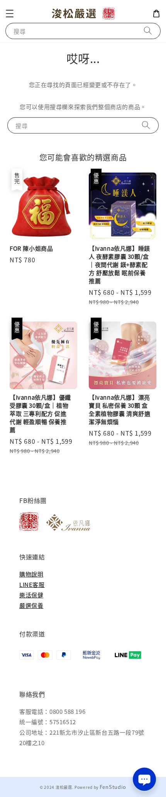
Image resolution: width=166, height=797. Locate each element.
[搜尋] (148, 30)
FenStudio (113, 786)
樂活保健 (31, 595)
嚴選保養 (31, 605)
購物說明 (31, 574)
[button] (9, 13)
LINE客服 (32, 584)
